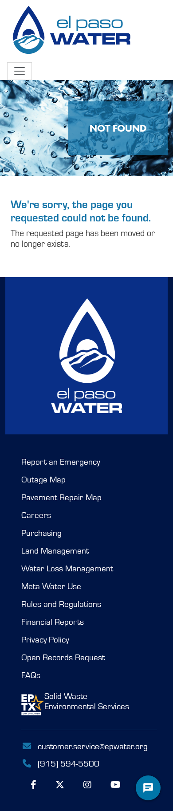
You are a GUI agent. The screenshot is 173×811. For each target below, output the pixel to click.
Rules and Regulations (61, 603)
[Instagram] (87, 784)
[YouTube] (115, 784)
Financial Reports (52, 621)
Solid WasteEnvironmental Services (86, 701)
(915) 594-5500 (67, 763)
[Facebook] (33, 784)
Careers (36, 515)
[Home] (72, 31)
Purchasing (41, 532)
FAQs (30, 675)
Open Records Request (63, 657)
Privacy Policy (45, 639)
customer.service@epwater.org (93, 745)
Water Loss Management (67, 568)
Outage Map (43, 479)
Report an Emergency (60, 461)
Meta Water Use (51, 586)
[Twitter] (59, 784)
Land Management (55, 550)
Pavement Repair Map (61, 497)
